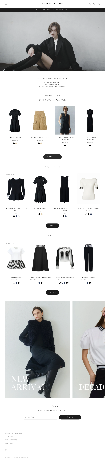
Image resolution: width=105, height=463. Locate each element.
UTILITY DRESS (15, 138)
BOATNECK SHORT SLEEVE (88, 208)
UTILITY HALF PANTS (40, 138)
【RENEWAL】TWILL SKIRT (40, 277)
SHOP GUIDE (10, 437)
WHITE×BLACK (60, 283)
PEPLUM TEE (16, 277)
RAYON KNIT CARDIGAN (64, 277)
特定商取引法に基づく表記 (13, 434)
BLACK (14, 143)
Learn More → (64, 9)
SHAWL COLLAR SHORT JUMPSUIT (65, 139)
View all (52, 225)
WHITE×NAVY (62, 283)
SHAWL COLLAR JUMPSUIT (90, 139)
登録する (70, 417)
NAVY (16, 216)
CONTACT (9, 443)
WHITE (19, 216)
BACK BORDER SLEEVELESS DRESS (64, 209)
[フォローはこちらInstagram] (6, 450)
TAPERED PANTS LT (89, 277)
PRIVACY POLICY (11, 440)
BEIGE (16, 143)
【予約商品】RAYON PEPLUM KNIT (16, 209)
